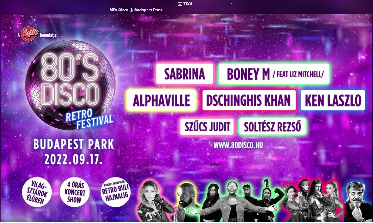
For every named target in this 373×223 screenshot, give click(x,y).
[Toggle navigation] (141, 3)
